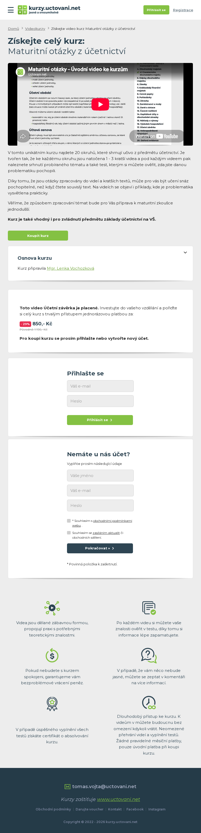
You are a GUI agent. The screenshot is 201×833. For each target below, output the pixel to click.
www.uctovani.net (118, 799)
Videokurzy (35, 28)
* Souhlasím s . (102, 523)
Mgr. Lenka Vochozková (70, 268)
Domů (13, 28)
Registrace (183, 10)
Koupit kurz (38, 236)
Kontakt (115, 809)
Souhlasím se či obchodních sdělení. (97, 535)
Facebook (135, 809)
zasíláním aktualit (106, 533)
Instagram (156, 809)
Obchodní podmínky (53, 809)
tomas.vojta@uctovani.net (104, 786)
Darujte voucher (89, 809)
